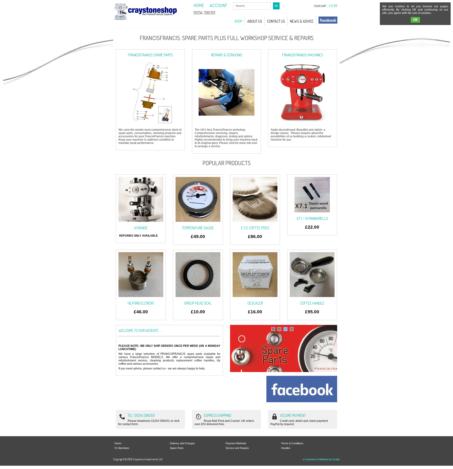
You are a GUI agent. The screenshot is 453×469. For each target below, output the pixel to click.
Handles (285, 448)
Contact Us (276, 21)
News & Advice (302, 21)
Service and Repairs (237, 448)
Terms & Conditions (292, 443)
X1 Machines (121, 448)
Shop (238, 21)
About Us (254, 21)
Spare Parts (177, 448)
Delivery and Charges (182, 443)
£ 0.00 (333, 6)
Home (117, 443)
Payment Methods (236, 443)
